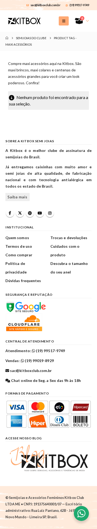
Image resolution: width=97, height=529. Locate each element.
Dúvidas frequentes (23, 280)
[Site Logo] (24, 21)
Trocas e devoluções (68, 237)
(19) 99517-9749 (79, 5)
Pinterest (30, 213)
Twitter (20, 213)
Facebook (10, 213)
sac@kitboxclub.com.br (45, 5)
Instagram (50, 213)
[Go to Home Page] (6, 38)
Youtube (40, 213)
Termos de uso (18, 246)
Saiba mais (17, 197)
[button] (64, 20)
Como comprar (18, 255)
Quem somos (17, 237)
